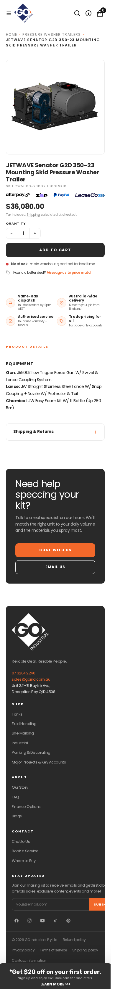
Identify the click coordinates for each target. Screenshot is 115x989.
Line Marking (23, 733)
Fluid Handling (24, 724)
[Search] (77, 13)
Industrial (20, 743)
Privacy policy (23, 950)
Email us (55, 566)
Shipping (33, 214)
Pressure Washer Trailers (51, 34)
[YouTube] (42, 920)
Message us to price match (70, 272)
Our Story (20, 787)
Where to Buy (23, 861)
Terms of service (53, 950)
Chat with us (55, 550)
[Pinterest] (68, 920)
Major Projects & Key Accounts (39, 762)
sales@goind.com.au (31, 679)
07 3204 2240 (23, 673)
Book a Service (25, 851)
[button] (9, 13)
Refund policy (74, 940)
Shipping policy (85, 950)
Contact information (29, 960)
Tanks (17, 714)
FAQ (15, 797)
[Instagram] (29, 920)
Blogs (17, 816)
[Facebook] (16, 920)
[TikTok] (55, 920)
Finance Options (26, 806)
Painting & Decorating (31, 752)
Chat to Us (21, 841)
